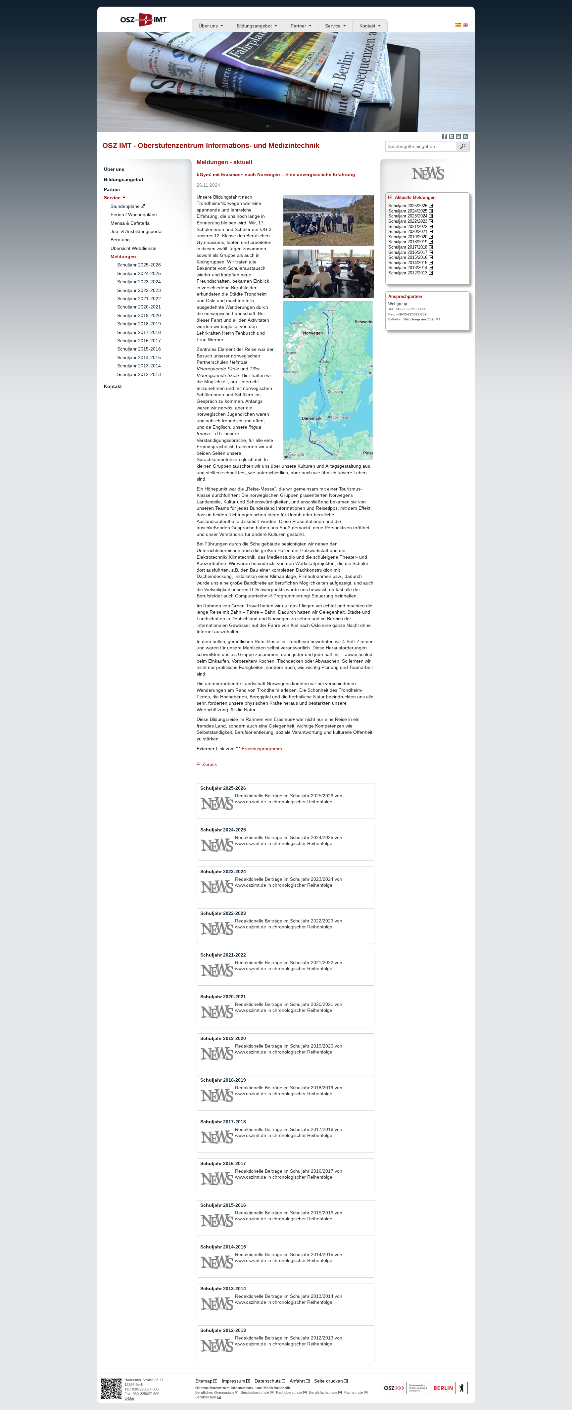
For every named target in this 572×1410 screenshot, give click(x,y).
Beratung (120, 239)
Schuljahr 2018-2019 (139, 323)
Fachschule (353, 1392)
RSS (465, 136)
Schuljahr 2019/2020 (407, 236)
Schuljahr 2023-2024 (139, 281)
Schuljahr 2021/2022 (407, 226)
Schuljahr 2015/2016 (407, 257)
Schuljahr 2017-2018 (139, 332)
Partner (298, 25)
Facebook (444, 136)
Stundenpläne (125, 206)
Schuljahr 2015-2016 (139, 349)
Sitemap (204, 1381)
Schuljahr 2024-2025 (139, 273)
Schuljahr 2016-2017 (139, 340)
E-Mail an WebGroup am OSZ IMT (414, 319)
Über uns (208, 25)
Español (458, 24)
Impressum (233, 1381)
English (465, 24)
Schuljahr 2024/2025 (407, 211)
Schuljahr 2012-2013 (139, 374)
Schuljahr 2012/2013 (407, 272)
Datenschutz (268, 1381)
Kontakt (367, 25)
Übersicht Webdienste (134, 248)
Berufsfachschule (323, 1392)
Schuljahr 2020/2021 (407, 231)
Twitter (451, 136)
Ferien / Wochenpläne (134, 214)
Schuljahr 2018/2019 (407, 241)
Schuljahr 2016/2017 (407, 252)
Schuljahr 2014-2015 (139, 357)
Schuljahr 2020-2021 (139, 306)
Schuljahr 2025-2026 (139, 264)
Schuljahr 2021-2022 (139, 298)
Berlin (425, 1388)
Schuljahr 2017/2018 (407, 247)
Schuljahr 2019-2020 (139, 315)
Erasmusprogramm (262, 748)
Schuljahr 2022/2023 (407, 221)
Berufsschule (205, 1397)
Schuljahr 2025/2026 (407, 205)
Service (333, 25)
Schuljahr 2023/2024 (407, 215)
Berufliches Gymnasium (214, 1392)
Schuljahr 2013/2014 (407, 267)
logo (143, 19)
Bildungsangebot (254, 25)
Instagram (458, 136)
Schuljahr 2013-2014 (139, 365)
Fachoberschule (289, 1392)
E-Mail (129, 1398)
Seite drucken (328, 1381)
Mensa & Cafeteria (130, 223)
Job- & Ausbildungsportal (137, 231)
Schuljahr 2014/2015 (407, 262)
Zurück (209, 764)
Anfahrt (297, 1381)
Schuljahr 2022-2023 (139, 290)
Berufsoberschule (255, 1392)
